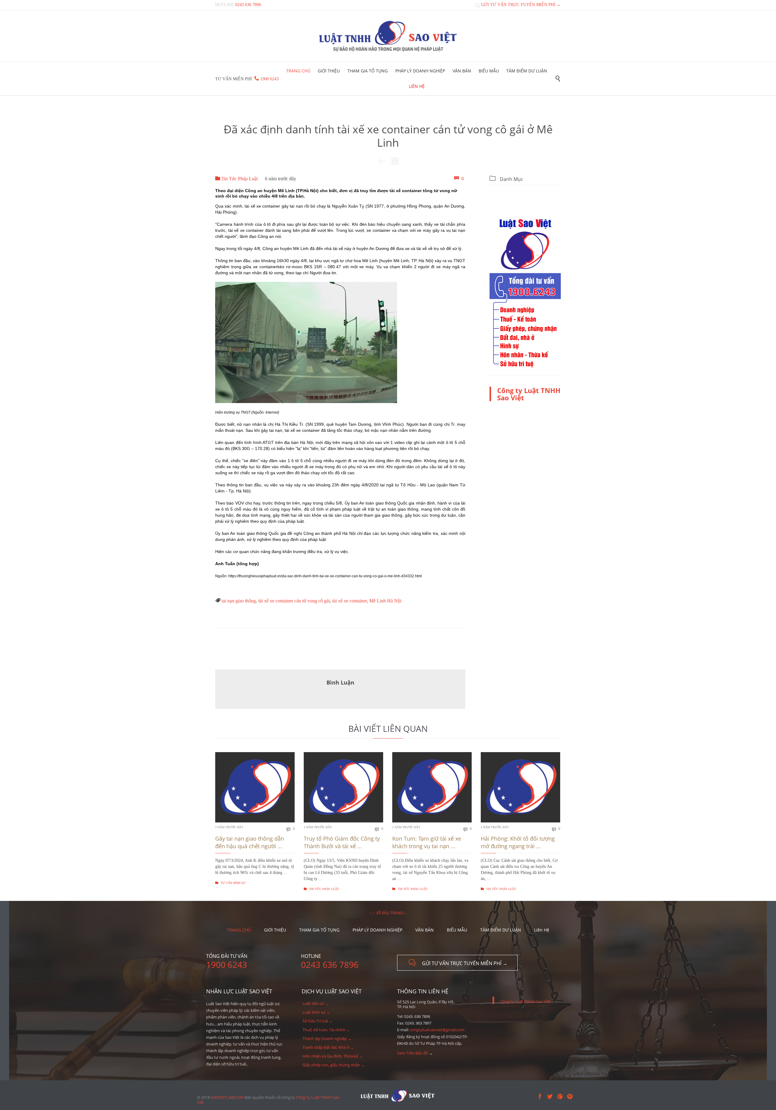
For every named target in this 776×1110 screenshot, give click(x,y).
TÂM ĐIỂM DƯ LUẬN (500, 930)
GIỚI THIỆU (275, 930)
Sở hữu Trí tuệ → (318, 1021)
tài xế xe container (349, 600)
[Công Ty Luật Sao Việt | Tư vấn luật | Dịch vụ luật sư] (388, 36)
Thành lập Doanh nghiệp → (327, 1038)
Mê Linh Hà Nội (385, 600)
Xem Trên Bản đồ (412, 1053)
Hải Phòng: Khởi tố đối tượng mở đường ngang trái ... (518, 842)
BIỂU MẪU (457, 930)
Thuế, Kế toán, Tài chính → (326, 1029)
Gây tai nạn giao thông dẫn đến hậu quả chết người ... (249, 842)
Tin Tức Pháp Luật (236, 178)
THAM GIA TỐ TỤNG (319, 930)
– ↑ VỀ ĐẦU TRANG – (388, 912)
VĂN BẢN (424, 930)
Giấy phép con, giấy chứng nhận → (334, 1065)
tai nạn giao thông (239, 600)
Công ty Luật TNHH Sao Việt (528, 394)
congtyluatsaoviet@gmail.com (437, 1029)
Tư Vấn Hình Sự (230, 883)
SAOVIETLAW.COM (227, 1097)
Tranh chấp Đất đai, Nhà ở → (328, 1047)
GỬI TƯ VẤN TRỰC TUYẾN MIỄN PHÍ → (518, 4)
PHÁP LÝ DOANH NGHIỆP (377, 930)
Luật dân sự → (316, 1003)
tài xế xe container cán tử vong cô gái (294, 600)
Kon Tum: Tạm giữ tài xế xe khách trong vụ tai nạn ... (426, 842)
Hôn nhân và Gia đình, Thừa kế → (333, 1056)
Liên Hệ (541, 930)
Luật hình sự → (316, 1012)
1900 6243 (269, 79)
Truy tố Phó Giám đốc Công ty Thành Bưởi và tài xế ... (342, 842)
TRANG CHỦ (239, 930)
